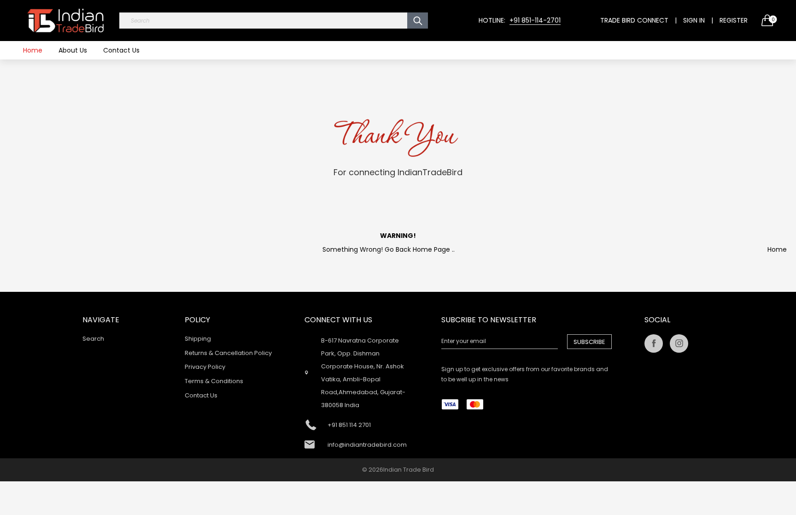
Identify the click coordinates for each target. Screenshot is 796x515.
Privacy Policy (205, 366)
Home (32, 50)
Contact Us (121, 50)
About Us (73, 50)
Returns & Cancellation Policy (228, 353)
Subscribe (589, 341)
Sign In (694, 20)
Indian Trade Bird (408, 469)
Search (93, 338)
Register (734, 20)
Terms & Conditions (214, 381)
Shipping (198, 338)
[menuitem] (32, 50)
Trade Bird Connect (634, 20)
